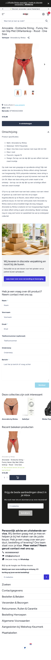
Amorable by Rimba (18, 38)
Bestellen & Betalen (13, 596)
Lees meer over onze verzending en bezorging (24, 279)
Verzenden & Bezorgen (15, 602)
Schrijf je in (25, 513)
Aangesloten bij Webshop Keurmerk (22, 626)
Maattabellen (9, 632)
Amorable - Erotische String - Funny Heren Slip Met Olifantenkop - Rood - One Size (13, 462)
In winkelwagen (25, 124)
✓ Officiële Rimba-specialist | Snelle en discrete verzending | (23, 3)
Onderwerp (6, 348)
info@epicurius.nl (12, 556)
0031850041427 (12, 552)
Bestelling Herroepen (14, 614)
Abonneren (46, 577)
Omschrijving (9, 131)
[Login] (43, 14)
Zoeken (46, 21)
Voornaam (6, 312)
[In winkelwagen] (17, 477)
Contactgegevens (12, 590)
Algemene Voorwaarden (16, 620)
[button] (8, 476)
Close (48, 3)
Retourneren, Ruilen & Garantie (19, 608)
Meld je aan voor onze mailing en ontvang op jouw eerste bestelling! (20, 570)
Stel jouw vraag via (17, 559)
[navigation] (2, 9)
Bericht (5, 360)
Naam (5, 301)
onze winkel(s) (20, 105)
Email (5, 324)
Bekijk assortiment (3, 14)
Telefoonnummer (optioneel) (13, 336)
